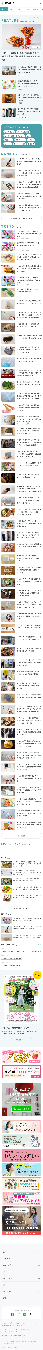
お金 (28, 9)
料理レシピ (7, 1291)
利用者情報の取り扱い (8, 1326)
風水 (28, 136)
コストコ (31, 140)
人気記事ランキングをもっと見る (21, 219)
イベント (8, 144)
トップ (4, 9)
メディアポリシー (33, 1323)
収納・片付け (8, 1265)
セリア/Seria (9, 132)
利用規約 (23, 1323)
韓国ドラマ (8, 140)
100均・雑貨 (7, 1278)
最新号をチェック (21, 1040)
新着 (11, 9)
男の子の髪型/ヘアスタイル (14, 136)
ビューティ (7, 1271)
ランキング (19, 9)
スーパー (6, 1285)
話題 (5, 1298)
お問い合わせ (6, 1323)
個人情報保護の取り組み (18, 1335)
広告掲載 (16, 1323)
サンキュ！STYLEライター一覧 (11, 1332)
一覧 (38, 945)
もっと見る (21, 836)
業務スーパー (20, 140)
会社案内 (4, 1335)
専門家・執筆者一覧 (22, 1329)
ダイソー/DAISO (23, 132)
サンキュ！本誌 (19, 144)
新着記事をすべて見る (21, 909)
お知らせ (19, 1326)
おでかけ (31, 144)
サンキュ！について (8, 1329)
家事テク (35, 9)
